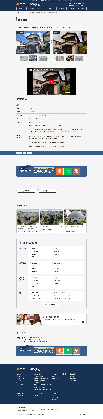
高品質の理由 (37, 382)
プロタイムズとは (20, 378)
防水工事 (30, 153)
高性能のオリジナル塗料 (39, 387)
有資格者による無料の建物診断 (41, 378)
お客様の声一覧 (19, 395)
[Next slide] (47, 58)
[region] (51, 137)
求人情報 (18, 382)
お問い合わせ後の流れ (21, 386)
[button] (24, 58)
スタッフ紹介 (19, 380)
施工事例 (51, 8)
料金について (55, 376)
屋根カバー (35, 231)
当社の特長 (31, 8)
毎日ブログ (81, 8)
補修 (25, 153)
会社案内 (21, 8)
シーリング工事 (22, 231)
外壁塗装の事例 (73, 378)
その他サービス (39, 393)
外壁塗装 (20, 153)
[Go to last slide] (19, 58)
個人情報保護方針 (83, 414)
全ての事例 (72, 376)
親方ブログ (54, 395)
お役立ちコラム (55, 397)
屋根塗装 (74, 231)
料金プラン (41, 8)
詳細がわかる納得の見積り (40, 380)
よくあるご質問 (19, 384)
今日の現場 (71, 8)
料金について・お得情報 (59, 374)
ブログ (54, 393)
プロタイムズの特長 (38, 376)
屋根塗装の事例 (73, 380)
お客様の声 (61, 8)
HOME (17, 12)
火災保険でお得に (56, 378)
